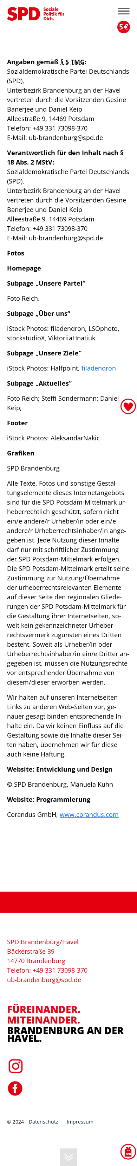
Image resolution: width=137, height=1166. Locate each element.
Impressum (80, 1121)
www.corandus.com (89, 814)
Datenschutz (43, 1121)
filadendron (98, 368)
